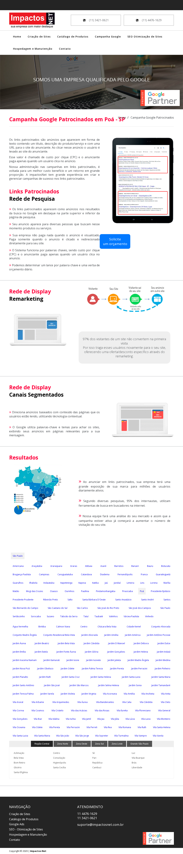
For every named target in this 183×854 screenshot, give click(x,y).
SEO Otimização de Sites (144, 36)
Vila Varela (158, 735)
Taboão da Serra (68, 616)
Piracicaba (127, 591)
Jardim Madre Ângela (138, 660)
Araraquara (56, 566)
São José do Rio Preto (108, 608)
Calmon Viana (63, 626)
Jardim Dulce (163, 643)
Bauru (150, 566)
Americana (18, 566)
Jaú (106, 582)
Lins (142, 582)
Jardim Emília (19, 651)
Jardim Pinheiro (162, 668)
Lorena (153, 582)
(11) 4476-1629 (151, 20)
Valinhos (113, 616)
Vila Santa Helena (161, 727)
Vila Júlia (115, 718)
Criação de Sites (39, 36)
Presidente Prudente (23, 599)
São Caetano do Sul (57, 608)
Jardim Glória (91, 651)
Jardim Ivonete (93, 660)
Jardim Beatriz (42, 643)
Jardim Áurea (19, 643)
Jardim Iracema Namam (25, 660)
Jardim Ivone (72, 660)
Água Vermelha (20, 626)
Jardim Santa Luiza (131, 676)
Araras (73, 566)
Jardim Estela (41, 651)
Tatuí (85, 616)
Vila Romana (124, 727)
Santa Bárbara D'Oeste (94, 599)
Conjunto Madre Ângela (25, 634)
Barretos (118, 566)
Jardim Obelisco (45, 668)
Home (17, 36)
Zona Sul (99, 744)
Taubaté (99, 616)
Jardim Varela (47, 693)
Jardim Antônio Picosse (158, 634)
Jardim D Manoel (116, 643)
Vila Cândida (146, 702)
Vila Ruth (142, 727)
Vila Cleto (165, 702)
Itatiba (95, 582)
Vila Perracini (73, 727)
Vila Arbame (38, 702)
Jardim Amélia (111, 634)
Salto (70, 599)
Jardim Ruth (45, 676)
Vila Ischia (71, 718)
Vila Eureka (122, 710)
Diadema (104, 574)
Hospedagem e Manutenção (32, 48)
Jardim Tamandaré (160, 685)
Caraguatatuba (65, 574)
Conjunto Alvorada (160, 626)
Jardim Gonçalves (116, 651)
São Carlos (82, 608)
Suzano (50, 616)
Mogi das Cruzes (34, 591)
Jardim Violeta (68, 693)
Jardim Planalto (20, 676)
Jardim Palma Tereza (92, 668)
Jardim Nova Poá (21, 668)
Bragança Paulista (22, 574)
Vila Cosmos (37, 710)
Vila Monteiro (163, 718)
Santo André (147, 599)
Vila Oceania (19, 727)
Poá (142, 591)
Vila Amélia (129, 693)
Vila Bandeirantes (105, 702)
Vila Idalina (53, 718)
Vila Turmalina (121, 735)
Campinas (44, 574)
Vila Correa (18, 710)
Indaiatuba (48, 582)
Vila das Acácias (79, 710)
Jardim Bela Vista (66, 643)
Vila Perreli (91, 727)
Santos (167, 599)
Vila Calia (126, 702)
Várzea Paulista (131, 616)
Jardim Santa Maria (160, 676)
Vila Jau (100, 718)
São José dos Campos (140, 608)
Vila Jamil (86, 718)
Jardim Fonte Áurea (66, 651)
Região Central (41, 744)
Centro (83, 626)
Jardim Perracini (139, 668)
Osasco (54, 591)
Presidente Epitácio (160, 591)
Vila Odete (37, 727)
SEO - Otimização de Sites (26, 829)
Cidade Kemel (134, 626)
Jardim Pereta (117, 668)
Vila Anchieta (147, 693)
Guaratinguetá (163, 574)
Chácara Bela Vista (107, 626)
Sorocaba (36, 616)
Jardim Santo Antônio (23, 685)
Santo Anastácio (123, 599)
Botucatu (165, 566)
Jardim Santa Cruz (71, 676)
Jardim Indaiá (163, 651)
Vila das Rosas (102, 710)
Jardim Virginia (88, 693)
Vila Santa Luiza (20, 735)
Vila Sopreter (101, 735)
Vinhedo (149, 616)
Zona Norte (62, 744)
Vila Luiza (145, 718)
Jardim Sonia (135, 685)
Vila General (164, 710)
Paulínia (85, 591)
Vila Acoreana (110, 693)
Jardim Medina (163, 660)
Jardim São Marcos (79, 685)
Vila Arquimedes (60, 702)
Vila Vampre (141, 735)
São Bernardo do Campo (25, 608)
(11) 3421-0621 (98, 20)
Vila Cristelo (57, 710)
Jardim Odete (67, 668)
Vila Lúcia (130, 718)
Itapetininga (66, 582)
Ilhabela (33, 582)
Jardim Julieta (114, 660)
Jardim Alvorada (89, 634)
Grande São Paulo (139, 744)
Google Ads (16, 824)
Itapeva (82, 582)
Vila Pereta (54, 727)
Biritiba (42, 626)
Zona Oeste (81, 744)
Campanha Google (108, 36)
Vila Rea (108, 727)
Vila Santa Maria (42, 735)
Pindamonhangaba (105, 591)
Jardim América (132, 634)
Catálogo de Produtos (72, 36)
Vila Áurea (82, 702)
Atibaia (88, 566)
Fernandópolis (125, 574)
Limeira (130, 582)
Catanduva (86, 574)
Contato (65, 48)
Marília (167, 582)
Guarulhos (18, 582)
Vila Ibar (38, 718)
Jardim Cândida (91, 643)
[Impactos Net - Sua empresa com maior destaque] (32, 21)
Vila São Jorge (82, 735)
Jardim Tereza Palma (23, 693)
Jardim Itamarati (51, 660)
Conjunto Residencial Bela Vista (59, 634)
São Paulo (18, 555)
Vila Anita (165, 693)
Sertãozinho (19, 616)
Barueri (135, 566)
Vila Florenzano (143, 710)
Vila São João (62, 735)
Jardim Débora (141, 643)
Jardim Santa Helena (101, 676)
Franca (144, 574)
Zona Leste (117, 744)
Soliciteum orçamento (115, 241)
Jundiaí (117, 582)
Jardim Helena (141, 651)
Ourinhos (69, 591)
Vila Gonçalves (20, 718)
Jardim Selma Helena (108, 685)
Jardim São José (52, 685)
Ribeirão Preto (50, 599)
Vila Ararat (18, 702)
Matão (16, 591)
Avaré (103, 566)
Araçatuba (37, 566)
